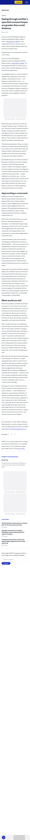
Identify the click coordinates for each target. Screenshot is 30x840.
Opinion (4, 15)
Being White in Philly (13, 41)
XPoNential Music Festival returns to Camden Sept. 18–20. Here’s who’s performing (14, 524)
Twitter (11, 434)
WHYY (6, 2)
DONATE (18, 2)
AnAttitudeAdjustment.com (18, 429)
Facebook (8, 434)
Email (14, 434)
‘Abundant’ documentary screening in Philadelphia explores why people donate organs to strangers (13, 532)
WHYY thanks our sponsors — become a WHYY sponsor (15, 119)
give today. (22, 448)
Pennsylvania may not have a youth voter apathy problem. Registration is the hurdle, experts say (13, 541)
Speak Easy (5, 10)
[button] (3, 837)
